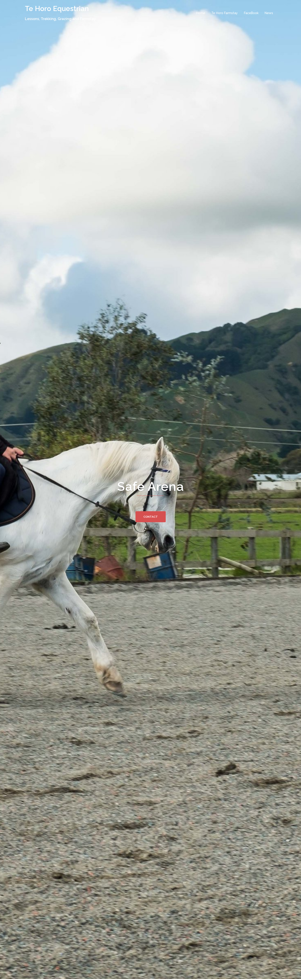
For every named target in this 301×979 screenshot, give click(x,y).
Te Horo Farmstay (224, 13)
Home (200, 13)
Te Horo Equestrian (57, 8)
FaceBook (251, 13)
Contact (150, 516)
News (269, 13)
